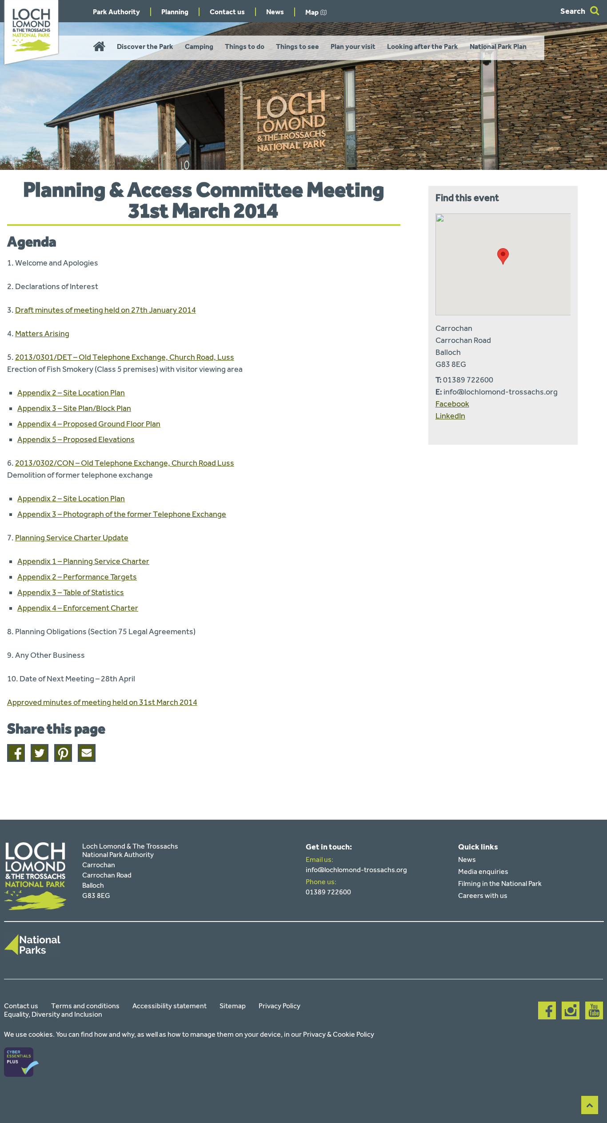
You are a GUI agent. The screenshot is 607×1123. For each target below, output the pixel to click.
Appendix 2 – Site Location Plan (71, 393)
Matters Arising (42, 333)
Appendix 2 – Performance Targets (77, 577)
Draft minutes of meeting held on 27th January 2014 (105, 310)
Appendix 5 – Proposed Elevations (76, 439)
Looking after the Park (422, 46)
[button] (503, 256)
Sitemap (233, 1006)
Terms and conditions (85, 1006)
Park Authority (116, 12)
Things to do (244, 46)
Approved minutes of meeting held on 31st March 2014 (102, 702)
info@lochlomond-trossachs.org (356, 869)
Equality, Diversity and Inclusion (53, 1014)
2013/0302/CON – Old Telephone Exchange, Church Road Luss (124, 463)
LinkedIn (450, 416)
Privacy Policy (279, 1006)
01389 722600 (328, 892)
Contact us (227, 12)
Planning (174, 12)
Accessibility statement (169, 1006)
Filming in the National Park (500, 883)
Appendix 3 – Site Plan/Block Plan (74, 408)
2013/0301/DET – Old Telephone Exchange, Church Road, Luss (124, 357)
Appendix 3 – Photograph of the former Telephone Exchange (121, 514)
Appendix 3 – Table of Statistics (70, 592)
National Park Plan (498, 46)
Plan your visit (353, 46)
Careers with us (482, 895)
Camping (199, 46)
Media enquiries (483, 871)
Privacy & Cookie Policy (338, 1034)
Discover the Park (145, 46)
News (275, 12)
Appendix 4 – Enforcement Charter (77, 608)
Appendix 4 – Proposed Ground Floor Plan (88, 424)
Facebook (452, 404)
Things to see (297, 46)
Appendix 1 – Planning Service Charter (83, 561)
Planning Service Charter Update (71, 538)
